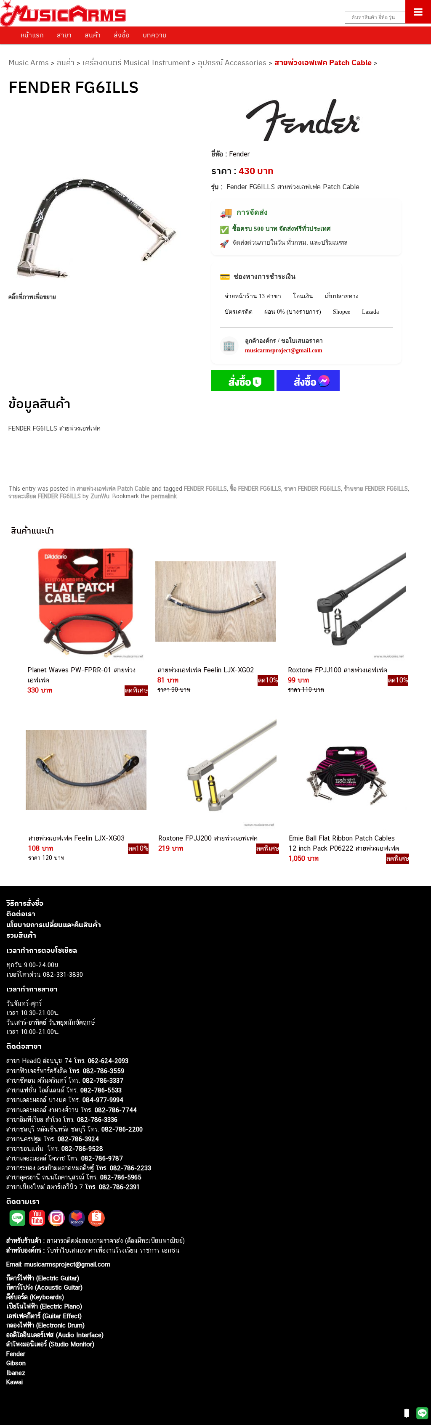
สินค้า (93, 35)
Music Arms (28, 62)
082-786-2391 (119, 1186)
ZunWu (99, 496)
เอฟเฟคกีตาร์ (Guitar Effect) (44, 1315)
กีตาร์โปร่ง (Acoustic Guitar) (44, 1287)
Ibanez (15, 1372)
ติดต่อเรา (20, 913)
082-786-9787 (102, 1158)
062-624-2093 (108, 1060)
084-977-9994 (102, 1099)
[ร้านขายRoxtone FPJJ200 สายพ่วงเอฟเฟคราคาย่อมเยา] (215, 770)
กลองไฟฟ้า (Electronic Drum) (45, 1325)
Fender (239, 154)
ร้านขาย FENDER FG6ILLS (376, 488)
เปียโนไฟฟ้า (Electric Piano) (44, 1306)
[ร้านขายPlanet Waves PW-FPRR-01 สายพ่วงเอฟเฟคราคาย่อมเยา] (84, 601)
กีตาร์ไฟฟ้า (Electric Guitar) (42, 1278)
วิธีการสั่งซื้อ (24, 903)
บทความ (155, 35)
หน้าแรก (32, 35)
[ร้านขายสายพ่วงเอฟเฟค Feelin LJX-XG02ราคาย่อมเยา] (214, 601)
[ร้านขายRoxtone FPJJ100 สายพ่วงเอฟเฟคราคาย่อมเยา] (345, 601)
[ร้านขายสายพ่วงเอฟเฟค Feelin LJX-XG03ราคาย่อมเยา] (85, 770)
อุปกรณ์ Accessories (232, 62)
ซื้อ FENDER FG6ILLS (255, 488)
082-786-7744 (116, 1109)
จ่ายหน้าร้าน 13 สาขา (253, 296)
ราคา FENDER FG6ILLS (312, 488)
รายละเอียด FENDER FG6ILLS (44, 496)
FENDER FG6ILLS (205, 488)
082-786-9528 (82, 1148)
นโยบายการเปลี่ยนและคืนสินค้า (53, 924)
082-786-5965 (120, 1177)
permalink (164, 496)
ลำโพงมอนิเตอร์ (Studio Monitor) (50, 1344)
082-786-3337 (102, 1080)
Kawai (14, 1381)
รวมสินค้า (21, 935)
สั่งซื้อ (122, 35)
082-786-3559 (103, 1070)
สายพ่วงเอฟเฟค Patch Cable (323, 62)
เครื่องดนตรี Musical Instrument (136, 62)
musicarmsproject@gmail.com (283, 350)
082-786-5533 (101, 1090)
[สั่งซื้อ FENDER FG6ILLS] (242, 382)
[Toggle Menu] (418, 12)
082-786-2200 (122, 1129)
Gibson (16, 1363)
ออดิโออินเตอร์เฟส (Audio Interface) (55, 1334)
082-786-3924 (78, 1138)
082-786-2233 (130, 1167)
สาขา (64, 35)
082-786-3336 (97, 1119)
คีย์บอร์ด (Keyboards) (35, 1297)
